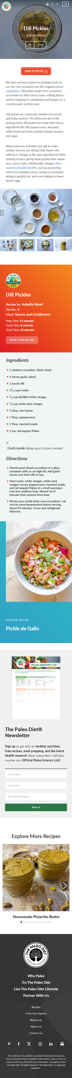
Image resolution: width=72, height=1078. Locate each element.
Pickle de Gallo (22, 628)
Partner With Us (36, 995)
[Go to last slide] (1, 212)
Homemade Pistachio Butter (36, 916)
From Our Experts (36, 1013)
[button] (65, 4)
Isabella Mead (36, 35)
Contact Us (36, 1033)
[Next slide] (70, 212)
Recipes (36, 1007)
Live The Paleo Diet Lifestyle (36, 989)
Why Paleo (36, 976)
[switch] (9, 443)
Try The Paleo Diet (36, 982)
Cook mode (35, 448)
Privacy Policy (23, 1062)
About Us (36, 1026)
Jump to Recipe (35, 71)
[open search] (57, 4)
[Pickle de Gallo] (36, 561)
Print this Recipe (22, 340)
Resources (36, 1019)
